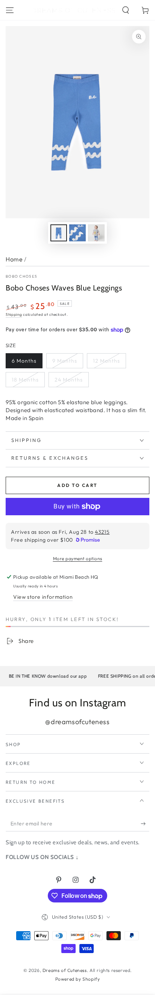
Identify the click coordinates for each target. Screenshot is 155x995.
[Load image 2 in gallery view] (77, 232)
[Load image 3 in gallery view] (96, 232)
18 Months (25, 379)
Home (14, 259)
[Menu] (10, 10)
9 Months (64, 360)
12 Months (106, 360)
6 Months (24, 360)
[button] (125, 10)
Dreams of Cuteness (65, 970)
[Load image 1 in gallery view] (58, 232)
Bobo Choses (21, 276)
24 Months (69, 379)
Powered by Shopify (77, 979)
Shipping (14, 314)
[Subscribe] (145, 824)
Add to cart (77, 485)
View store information (43, 596)
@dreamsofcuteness (77, 721)
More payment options (77, 558)
